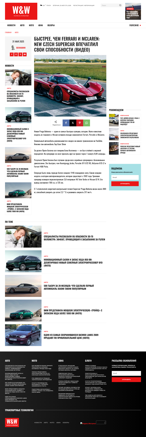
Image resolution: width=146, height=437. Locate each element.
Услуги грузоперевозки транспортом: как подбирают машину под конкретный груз (95, 382)
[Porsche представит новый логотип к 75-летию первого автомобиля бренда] (114, 148)
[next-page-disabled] (114, 158)
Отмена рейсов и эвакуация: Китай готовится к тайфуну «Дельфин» (68, 382)
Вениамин (21, 47)
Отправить (125, 184)
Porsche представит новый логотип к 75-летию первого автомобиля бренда (130, 149)
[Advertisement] (81, 14)
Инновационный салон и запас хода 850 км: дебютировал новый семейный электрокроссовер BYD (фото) (18, 135)
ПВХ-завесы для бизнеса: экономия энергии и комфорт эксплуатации (95, 396)
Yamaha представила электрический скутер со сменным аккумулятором (41, 373)
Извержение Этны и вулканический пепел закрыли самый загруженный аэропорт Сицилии (69, 376)
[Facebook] (12, 54)
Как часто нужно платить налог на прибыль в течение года (132, 15)
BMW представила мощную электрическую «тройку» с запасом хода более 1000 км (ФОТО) (18, 208)
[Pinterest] (79, 123)
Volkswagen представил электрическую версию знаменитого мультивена (129, 135)
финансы (130, 9)
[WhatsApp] (86, 123)
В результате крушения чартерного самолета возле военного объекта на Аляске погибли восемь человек (68, 368)
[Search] (120, 5)
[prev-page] (110, 158)
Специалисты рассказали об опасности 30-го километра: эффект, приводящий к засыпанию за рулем (18, 96)
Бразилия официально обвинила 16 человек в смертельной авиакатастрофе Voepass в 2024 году (69, 396)
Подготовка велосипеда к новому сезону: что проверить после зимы (42, 391)
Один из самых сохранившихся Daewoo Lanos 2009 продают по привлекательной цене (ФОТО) (71, 336)
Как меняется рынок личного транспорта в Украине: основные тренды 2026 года (42, 367)
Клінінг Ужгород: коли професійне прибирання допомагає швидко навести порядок (95, 390)
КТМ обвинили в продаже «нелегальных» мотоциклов (42, 378)
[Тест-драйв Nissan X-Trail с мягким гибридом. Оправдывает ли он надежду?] (114, 120)
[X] (20, 54)
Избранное (124, 115)
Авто (16, 32)
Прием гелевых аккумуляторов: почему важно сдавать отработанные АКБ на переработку (96, 368)
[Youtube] (25, 54)
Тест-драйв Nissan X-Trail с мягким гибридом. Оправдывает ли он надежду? (129, 121)
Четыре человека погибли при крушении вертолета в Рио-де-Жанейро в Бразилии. (69, 389)
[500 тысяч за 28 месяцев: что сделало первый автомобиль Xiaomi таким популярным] (18, 155)
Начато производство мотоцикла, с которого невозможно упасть (40, 384)
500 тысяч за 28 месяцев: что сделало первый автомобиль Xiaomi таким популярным (18, 172)
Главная (8, 32)
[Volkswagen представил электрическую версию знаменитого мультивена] (114, 134)
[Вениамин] (13, 47)
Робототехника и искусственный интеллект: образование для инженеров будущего (95, 376)
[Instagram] (16, 54)
